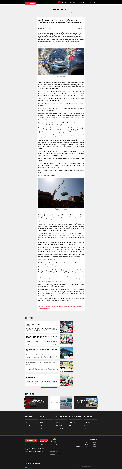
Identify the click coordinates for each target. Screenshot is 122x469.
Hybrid (41, 425)
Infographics (87, 422)
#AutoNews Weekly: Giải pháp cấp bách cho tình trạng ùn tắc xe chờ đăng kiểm (42, 377)
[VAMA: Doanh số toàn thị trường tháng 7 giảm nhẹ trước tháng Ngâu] (92, 402)
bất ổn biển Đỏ (47, 306)
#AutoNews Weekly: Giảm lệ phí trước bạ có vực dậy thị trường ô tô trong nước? (40, 323)
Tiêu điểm (30, 394)
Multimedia (92, 2)
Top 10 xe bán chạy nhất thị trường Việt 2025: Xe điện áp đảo (39, 401)
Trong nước (39, 406)
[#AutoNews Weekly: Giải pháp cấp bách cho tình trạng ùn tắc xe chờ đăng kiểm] (66, 380)
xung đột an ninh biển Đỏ (44, 308)
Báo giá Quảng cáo (53, 451)
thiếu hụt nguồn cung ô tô (57, 306)
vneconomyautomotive (76, 306)
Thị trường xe (72, 2)
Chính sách (50, 12)
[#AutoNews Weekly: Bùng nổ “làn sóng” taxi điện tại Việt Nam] (66, 366)
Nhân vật (71, 425)
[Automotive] (44, 440)
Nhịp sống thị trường (69, 12)
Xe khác (41, 422)
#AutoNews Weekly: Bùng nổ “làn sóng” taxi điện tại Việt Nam (42, 362)
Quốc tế (26, 422)
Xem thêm (48, 388)
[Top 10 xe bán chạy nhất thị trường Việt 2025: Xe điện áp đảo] (30, 402)
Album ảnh (86, 425)
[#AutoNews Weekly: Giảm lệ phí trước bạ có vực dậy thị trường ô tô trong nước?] (66, 327)
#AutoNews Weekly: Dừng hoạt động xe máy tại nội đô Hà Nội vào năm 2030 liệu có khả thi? (41, 337)
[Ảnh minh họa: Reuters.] (61, 192)
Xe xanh (64, 2)
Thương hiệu (72, 422)
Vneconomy (66, 306)
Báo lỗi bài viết (80, 28)
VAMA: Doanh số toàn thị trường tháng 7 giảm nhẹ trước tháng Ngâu (83, 401)
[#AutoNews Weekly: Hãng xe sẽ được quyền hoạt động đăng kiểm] (66, 353)
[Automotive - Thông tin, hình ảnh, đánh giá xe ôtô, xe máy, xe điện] (32, 4)
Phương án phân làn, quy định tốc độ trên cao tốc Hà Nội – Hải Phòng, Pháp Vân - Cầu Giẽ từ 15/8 (58, 401)
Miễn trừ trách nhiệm (54, 456)
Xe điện (41, 428)
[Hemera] (54, 440)
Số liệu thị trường (59, 12)
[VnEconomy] (31, 440)
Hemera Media (53, 445)
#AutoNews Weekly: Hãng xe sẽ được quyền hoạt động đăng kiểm (41, 350)
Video (85, 428)
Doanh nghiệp (82, 2)
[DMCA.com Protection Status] (28, 467)
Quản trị (71, 428)
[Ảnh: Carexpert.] (61, 61)
